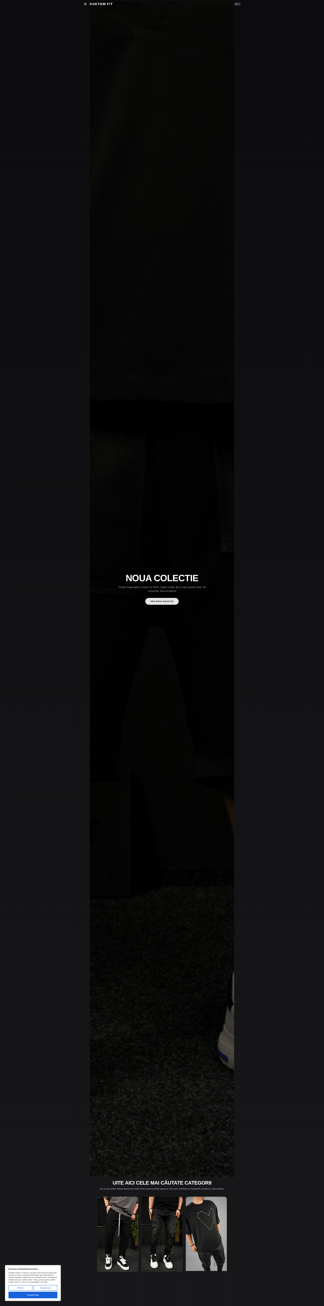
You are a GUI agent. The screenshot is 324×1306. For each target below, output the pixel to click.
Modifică (20, 1288)
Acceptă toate (33, 1295)
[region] (33, 1283)
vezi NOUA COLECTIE (162, 601)
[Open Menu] (85, 4)
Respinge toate (45, 1288)
